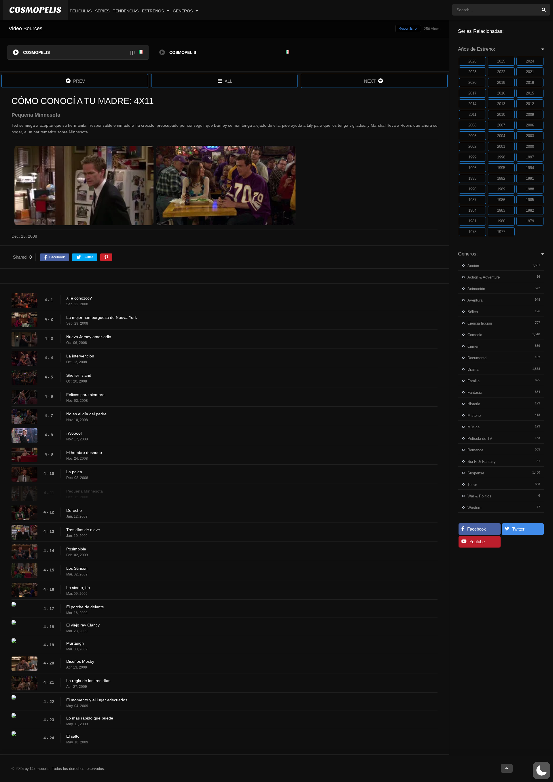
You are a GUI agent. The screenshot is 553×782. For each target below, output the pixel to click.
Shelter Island (78, 375)
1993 (472, 178)
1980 (501, 221)
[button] (541, 770)
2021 (530, 72)
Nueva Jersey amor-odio (88, 336)
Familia (473, 381)
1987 (472, 200)
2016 (501, 93)
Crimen (473, 346)
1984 (472, 210)
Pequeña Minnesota (84, 491)
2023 (472, 72)
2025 (501, 61)
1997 (530, 157)
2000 (530, 146)
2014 (472, 104)
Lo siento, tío (78, 587)
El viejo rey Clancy (83, 625)
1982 (530, 210)
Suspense (475, 473)
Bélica (472, 312)
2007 (501, 125)
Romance (475, 450)
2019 (501, 82)
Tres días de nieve (83, 529)
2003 (530, 136)
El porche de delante (85, 607)
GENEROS (183, 11)
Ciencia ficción (479, 323)
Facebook (476, 529)
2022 (501, 72)
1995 (501, 168)
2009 (530, 114)
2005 (472, 136)
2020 (472, 82)
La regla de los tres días (88, 680)
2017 (472, 93)
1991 (530, 178)
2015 (530, 93)
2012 (530, 104)
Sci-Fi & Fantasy (481, 461)
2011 (472, 114)
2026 (472, 61)
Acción (473, 266)
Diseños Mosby (80, 661)
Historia (473, 404)
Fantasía (474, 392)
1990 (472, 189)
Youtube (477, 541)
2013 (501, 104)
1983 (501, 210)
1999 (472, 157)
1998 (501, 157)
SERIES (102, 11)
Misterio (474, 415)
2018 (530, 82)
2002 (472, 146)
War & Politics (479, 496)
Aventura (474, 300)
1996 (472, 168)
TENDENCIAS (126, 11)
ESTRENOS (153, 11)
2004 (501, 136)
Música (473, 427)
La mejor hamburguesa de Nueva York (101, 317)
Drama (472, 369)
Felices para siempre (85, 394)
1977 (501, 232)
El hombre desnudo (84, 452)
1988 (530, 189)
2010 (501, 114)
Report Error (408, 28)
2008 (472, 125)
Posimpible (76, 549)
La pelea (74, 471)
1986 (501, 200)
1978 (472, 232)
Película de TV (479, 438)
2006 (530, 125)
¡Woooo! (74, 433)
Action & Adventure (483, 277)
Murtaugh (75, 643)
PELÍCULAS (81, 11)
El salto (72, 736)
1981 (472, 221)
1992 (501, 178)
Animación (476, 289)
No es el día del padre (86, 414)
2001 (501, 146)
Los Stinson (77, 568)
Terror (472, 484)
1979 (530, 221)
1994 (530, 168)
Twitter (518, 529)
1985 (530, 200)
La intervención (80, 356)
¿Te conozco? (79, 298)
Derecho (74, 510)
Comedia (474, 335)
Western (474, 507)
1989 (501, 189)
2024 (530, 61)
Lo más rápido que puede (89, 718)
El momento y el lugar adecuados (96, 700)
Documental (477, 358)
